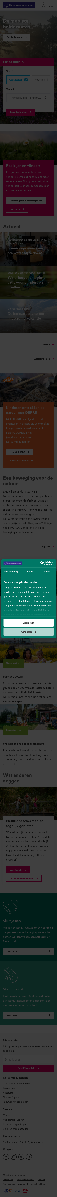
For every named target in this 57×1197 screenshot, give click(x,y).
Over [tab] (47, 571)
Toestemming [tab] (10, 571)
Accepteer (28, 622)
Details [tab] (29, 571)
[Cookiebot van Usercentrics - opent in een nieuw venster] (41, 563)
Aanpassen (27, 631)
